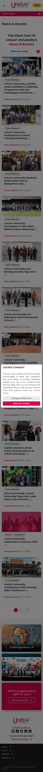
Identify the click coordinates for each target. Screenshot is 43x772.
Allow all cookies (21, 403)
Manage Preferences (21, 398)
